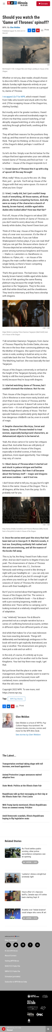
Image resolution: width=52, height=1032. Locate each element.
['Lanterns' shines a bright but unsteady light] (13, 878)
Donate (44, 4)
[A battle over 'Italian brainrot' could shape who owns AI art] (13, 914)
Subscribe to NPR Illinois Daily (16, 982)
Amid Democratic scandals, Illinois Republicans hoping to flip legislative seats (23, 817)
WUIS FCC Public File (12, 966)
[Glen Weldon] (7, 720)
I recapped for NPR (13, 96)
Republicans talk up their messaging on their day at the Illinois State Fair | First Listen (24, 795)
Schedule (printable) (12, 977)
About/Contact (10, 956)
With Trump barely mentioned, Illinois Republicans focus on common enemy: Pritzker (24, 806)
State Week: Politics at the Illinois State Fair (22, 785)
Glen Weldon (15, 27)
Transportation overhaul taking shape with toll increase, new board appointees (22, 765)
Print (47, 29)
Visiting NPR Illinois (12, 961)
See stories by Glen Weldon (28, 734)
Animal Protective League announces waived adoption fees (22, 776)
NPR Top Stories (16, 699)
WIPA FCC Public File (12, 971)
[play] (3, 1029)
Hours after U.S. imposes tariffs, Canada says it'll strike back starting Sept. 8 (34, 894)
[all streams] (49, 1029)
